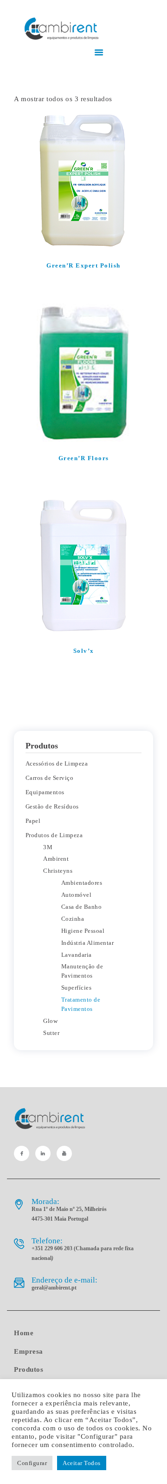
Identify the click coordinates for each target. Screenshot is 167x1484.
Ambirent (56, 858)
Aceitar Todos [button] (82, 1463)
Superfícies (76, 987)
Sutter (51, 1032)
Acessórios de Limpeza (57, 763)
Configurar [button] (32, 1463)
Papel (33, 820)
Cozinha (72, 918)
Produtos (28, 1369)
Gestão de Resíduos (52, 806)
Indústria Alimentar (87, 942)
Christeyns (57, 870)
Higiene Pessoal (83, 930)
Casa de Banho (81, 906)
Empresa (28, 1351)
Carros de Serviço (50, 777)
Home (23, 1333)
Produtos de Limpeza (54, 835)
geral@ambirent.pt (54, 1287)
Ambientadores (82, 882)
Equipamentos (45, 792)
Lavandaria (76, 954)
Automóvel (76, 894)
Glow (50, 1020)
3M (47, 847)
